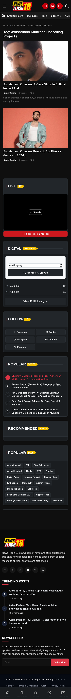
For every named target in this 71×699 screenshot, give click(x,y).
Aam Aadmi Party (39, 501)
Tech (44, 15)
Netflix (29, 471)
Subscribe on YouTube (35, 234)
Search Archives (35, 272)
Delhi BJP (27, 483)
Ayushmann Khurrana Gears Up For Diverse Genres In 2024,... (32, 153)
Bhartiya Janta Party (17, 501)
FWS (62, 679)
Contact (10, 685)
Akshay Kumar (43, 483)
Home (6, 25)
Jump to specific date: (20, 260)
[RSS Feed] (43, 570)
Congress (32, 489)
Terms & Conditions (28, 685)
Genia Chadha (9, 93)
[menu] (4, 6)
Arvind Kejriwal (14, 471)
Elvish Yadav (13, 477)
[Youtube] (28, 570)
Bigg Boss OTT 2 (15, 489)
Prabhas (49, 471)
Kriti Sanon (12, 483)
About (44, 685)
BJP (28, 465)
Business (32, 15)
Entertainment (15, 15)
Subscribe (60, 662)
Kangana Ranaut (32, 477)
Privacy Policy (58, 685)
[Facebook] (5, 570)
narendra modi (14, 465)
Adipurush (57, 501)
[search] (67, 6)
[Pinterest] (35, 570)
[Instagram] (20, 570)
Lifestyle (56, 15)
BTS (39, 471)
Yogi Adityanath (41, 465)
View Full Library (35, 301)
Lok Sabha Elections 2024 (19, 495)
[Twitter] (13, 570)
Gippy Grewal (42, 495)
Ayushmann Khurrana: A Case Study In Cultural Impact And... (34, 86)
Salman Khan (50, 477)
